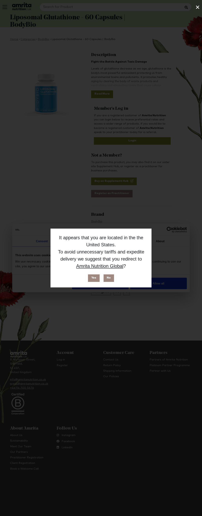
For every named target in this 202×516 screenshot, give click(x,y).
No (109, 277)
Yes (93, 277)
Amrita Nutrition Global (99, 266)
